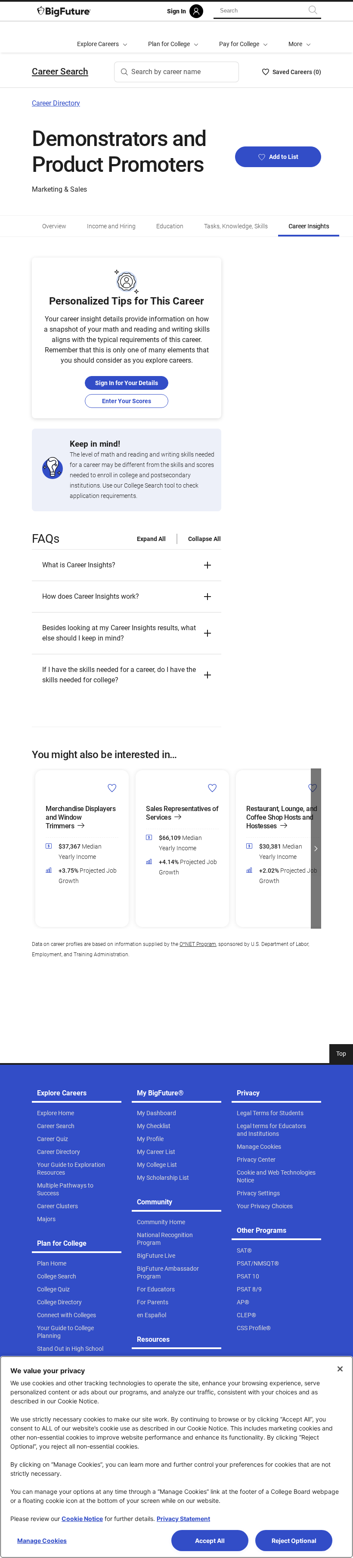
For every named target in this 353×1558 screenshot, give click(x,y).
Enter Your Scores (126, 401)
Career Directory (56, 103)
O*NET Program (198, 944)
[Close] (340, 1368)
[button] (299, 37)
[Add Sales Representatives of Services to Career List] (212, 787)
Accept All (210, 1540)
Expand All (151, 538)
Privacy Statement (183, 1518)
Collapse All (204, 538)
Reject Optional (294, 1540)
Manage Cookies (42, 1540)
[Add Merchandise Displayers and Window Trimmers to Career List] (112, 787)
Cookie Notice (82, 1518)
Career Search (60, 71)
